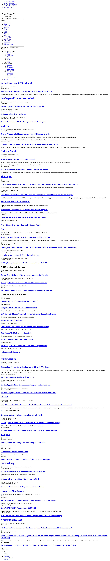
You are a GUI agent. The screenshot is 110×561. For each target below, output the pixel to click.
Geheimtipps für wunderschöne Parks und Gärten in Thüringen (25, 367)
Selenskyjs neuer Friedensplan (12, 320)
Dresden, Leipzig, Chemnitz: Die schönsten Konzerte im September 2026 (28, 393)
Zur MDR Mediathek (9, 3)
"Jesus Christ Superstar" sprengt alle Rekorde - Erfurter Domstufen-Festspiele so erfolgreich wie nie (39, 184)
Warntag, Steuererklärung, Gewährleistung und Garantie (23, 443)
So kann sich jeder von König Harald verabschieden (20, 479)
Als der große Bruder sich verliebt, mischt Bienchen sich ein (24, 283)
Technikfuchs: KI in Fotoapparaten (14, 452)
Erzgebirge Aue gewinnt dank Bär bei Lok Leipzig (20, 255)
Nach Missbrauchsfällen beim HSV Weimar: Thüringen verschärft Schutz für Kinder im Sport (37, 195)
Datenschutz (6, 556)
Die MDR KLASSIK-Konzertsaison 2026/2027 (18, 508)
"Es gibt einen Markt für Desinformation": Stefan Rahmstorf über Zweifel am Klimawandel (36, 405)
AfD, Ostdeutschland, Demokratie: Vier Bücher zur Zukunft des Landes (28, 314)
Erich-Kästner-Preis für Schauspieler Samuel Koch (20, 225)
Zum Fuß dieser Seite (9, 7)
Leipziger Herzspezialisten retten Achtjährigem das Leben (23, 217)
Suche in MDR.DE (5, 18)
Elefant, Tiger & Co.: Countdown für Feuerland (19, 301)
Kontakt (5, 553)
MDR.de (6, 79)
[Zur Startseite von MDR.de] (4, 11)
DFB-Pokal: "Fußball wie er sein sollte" (16, 333)
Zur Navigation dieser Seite (10, 4)
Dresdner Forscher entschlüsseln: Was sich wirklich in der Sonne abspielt (29, 430)
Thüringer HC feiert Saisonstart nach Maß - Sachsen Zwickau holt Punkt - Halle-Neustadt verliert (38, 247)
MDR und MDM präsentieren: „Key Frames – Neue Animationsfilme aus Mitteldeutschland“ (36, 528)
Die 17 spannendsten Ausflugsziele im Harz (17, 377)
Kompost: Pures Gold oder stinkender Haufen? (19, 308)
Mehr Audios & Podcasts (10, 352)
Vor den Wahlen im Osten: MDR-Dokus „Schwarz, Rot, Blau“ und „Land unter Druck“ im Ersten (38, 545)
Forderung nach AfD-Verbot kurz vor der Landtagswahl (22, 106)
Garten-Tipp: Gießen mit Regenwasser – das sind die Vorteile (24, 275)
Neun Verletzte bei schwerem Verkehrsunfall (18, 159)
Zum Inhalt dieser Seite (9, 1)
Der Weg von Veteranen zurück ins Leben (17, 339)
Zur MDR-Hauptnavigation (10, 6)
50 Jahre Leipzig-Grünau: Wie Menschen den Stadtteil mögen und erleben (29, 144)
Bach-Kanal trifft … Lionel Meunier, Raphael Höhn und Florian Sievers (28, 500)
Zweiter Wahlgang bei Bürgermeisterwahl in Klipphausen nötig (25, 134)
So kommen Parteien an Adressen (13, 114)
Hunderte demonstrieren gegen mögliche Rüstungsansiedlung (24, 169)
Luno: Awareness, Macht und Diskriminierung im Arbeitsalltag (25, 327)
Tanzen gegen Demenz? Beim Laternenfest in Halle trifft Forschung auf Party (30, 423)
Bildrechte (6, 559)
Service (3, 551)
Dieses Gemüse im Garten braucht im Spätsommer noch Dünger (25, 459)
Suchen (2, 20)
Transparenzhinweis (8, 557)
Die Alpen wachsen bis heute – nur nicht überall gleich (21, 415)
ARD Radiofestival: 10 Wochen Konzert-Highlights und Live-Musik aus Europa (31, 516)
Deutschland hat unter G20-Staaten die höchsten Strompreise (24, 210)
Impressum (6, 555)
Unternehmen (5, 549)
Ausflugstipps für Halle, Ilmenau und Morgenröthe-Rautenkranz (25, 385)
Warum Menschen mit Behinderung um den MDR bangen (23, 122)
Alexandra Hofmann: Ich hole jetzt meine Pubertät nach (22, 487)
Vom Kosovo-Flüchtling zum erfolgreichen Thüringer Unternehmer (27, 91)
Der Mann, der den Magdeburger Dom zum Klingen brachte (24, 346)
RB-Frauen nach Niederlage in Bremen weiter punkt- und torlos (25, 237)
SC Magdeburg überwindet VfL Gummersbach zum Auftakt (24, 263)
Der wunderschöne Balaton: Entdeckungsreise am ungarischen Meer (27, 290)
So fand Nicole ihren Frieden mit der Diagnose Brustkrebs (23, 471)
